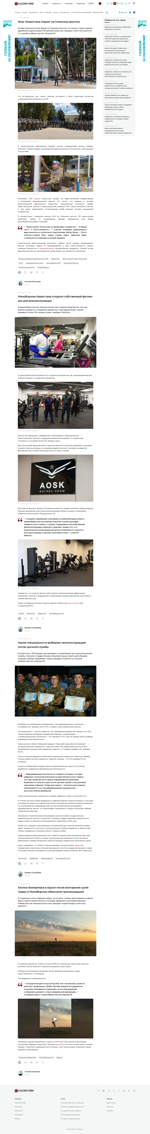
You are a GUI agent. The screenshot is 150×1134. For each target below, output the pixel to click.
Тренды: (18, 12)
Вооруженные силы (34, 263)
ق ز (125, 3)
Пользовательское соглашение (72, 1103)
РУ (115, 3)
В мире (17, 1119)
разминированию (47, 248)
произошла (59, 1044)
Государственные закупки (70, 1119)
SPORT (91, 3)
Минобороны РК (53, 263)
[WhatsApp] (25, 272)
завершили (78, 845)
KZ (108, 3)
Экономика (19, 1115)
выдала (37, 199)
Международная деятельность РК (33, 259)
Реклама (110, 1111)
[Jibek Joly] (123, 12)
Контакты (110, 1107)
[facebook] (114, 1091)
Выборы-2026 (98, 12)
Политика (18, 1107)
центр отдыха (74, 603)
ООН (21, 263)
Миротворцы (43, 267)
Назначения (33, 12)
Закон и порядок (45, 12)
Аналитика (81, 3)
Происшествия (20, 1103)
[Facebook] (37, 272)
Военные (31, 614)
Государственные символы (71, 1111)
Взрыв (59, 1058)
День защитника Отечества (74, 259)
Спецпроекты (65, 12)
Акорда (24, 12)
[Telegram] (31, 272)
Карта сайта (111, 1103)
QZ (111, 3)
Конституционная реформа (81, 12)
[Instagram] (19, 272)
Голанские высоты (26, 267)
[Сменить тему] (101, 3)
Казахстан (55, 259)
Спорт (21, 614)
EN (118, 3)
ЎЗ (129, 3)
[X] (42, 272)
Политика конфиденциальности (72, 1107)
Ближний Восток (71, 263)
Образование (47, 859)
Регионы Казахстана (27, 1058)
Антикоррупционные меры (70, 1115)
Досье (55, 12)
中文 (121, 3)
